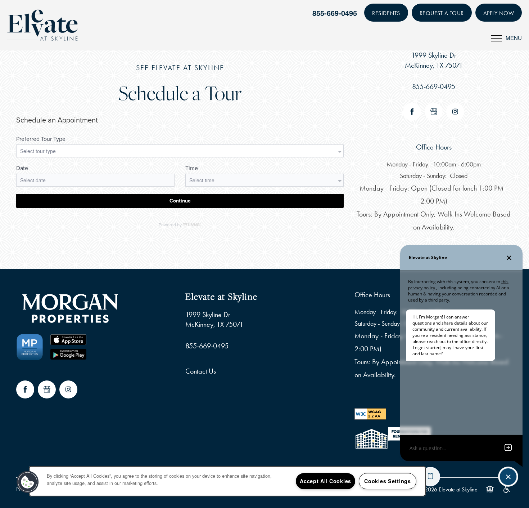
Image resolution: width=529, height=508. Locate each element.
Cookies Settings (387, 481)
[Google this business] (434, 112)
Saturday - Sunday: (423, 176)
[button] (386, 13)
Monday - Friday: (408, 164)
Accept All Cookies (325, 481)
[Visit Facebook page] (412, 112)
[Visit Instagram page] (455, 112)
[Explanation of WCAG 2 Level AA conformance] (370, 413)
